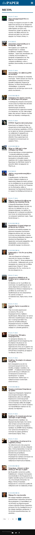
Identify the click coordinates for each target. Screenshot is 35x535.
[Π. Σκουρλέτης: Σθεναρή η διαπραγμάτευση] (4, 334)
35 (16, 519)
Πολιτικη (13, 16)
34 (12, 519)
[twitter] (16, 533)
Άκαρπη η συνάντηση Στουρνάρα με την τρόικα (19, 389)
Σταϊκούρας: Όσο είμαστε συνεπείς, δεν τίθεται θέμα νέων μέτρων (19, 98)
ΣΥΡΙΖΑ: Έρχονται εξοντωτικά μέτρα (20, 123)
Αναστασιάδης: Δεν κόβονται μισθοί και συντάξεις (19, 73)
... (28, 36)
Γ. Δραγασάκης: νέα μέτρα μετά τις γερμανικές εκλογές (19, 441)
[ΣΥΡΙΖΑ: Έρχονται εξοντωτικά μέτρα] (4, 122)
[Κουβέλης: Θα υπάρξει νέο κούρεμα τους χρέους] (4, 359)
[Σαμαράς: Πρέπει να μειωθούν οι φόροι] (4, 305)
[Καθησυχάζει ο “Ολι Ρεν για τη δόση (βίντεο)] (4, 252)
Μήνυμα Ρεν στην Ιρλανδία (17, 495)
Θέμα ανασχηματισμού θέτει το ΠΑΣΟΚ (18, 19)
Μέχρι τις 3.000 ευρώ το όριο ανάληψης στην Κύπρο (17, 149)
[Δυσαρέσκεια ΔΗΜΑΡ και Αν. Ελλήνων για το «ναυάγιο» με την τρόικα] (4, 277)
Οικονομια (14, 95)
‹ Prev (4, 519)
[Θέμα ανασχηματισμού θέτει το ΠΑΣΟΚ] (4, 18)
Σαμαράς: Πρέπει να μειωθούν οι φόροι (18, 306)
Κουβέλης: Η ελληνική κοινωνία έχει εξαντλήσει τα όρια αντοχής (20, 416)
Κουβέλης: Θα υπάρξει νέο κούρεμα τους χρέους (19, 360)
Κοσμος (12, 41)
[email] (12, 533)
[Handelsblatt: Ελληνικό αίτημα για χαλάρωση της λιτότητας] (4, 225)
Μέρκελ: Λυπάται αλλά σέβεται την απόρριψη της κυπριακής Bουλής (19, 201)
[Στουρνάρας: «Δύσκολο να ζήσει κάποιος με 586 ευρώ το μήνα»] (4, 467)
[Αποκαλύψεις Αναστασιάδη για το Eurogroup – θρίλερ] (4, 43)
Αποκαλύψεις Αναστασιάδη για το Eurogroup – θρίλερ (19, 44)
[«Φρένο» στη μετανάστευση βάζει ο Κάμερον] (4, 173)
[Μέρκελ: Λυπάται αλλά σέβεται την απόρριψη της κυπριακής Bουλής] (4, 200)
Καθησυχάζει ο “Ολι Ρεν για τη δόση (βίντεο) (20, 253)
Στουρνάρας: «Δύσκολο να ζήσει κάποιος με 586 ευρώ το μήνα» (18, 468)
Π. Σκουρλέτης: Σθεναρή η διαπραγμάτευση (16, 335)
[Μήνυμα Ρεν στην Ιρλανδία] (4, 494)
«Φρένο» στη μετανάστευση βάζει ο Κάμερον (19, 174)
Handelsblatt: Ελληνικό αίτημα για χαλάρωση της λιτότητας (19, 226)
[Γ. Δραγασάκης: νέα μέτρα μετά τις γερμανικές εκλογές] (4, 440)
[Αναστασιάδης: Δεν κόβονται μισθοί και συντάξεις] (4, 72)
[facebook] (19, 533)
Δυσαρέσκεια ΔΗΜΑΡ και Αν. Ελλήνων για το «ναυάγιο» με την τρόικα (19, 279)
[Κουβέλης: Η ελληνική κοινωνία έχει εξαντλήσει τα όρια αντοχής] (4, 415)
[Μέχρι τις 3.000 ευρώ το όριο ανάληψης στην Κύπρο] (4, 148)
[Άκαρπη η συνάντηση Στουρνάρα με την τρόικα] (4, 388)
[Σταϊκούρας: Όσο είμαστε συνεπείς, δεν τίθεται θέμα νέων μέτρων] (4, 97)
